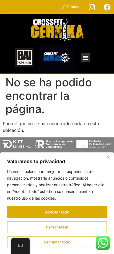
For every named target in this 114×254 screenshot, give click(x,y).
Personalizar (57, 227)
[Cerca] (108, 157)
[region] (57, 203)
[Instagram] (92, 7)
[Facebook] (107, 7)
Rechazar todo (57, 242)
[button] (85, 57)
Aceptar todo (57, 212)
